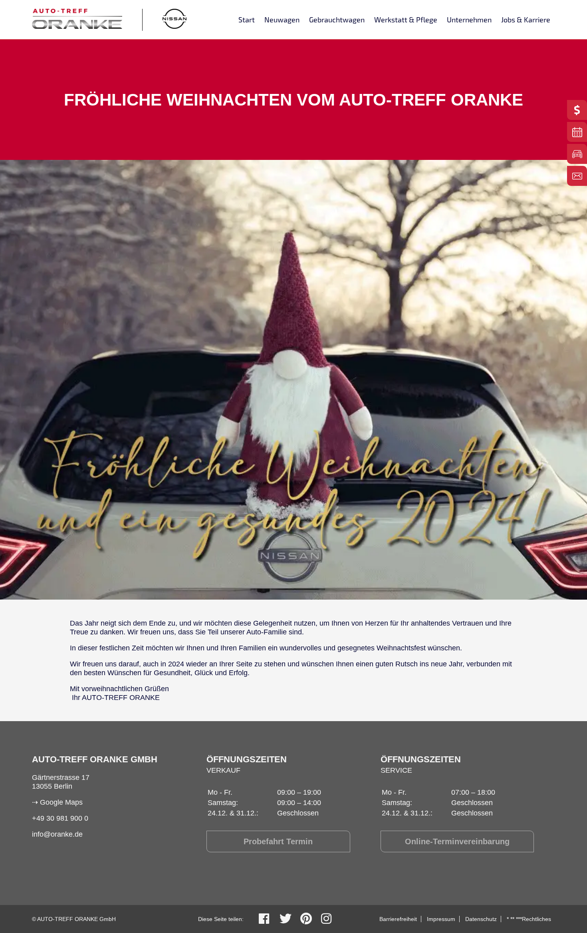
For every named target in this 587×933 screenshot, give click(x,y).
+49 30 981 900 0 (60, 818)
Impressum (441, 919)
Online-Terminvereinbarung (457, 841)
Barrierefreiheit (398, 919)
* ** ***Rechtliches (529, 919)
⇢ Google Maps (57, 802)
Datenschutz (481, 919)
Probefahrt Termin (278, 841)
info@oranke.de (57, 834)
